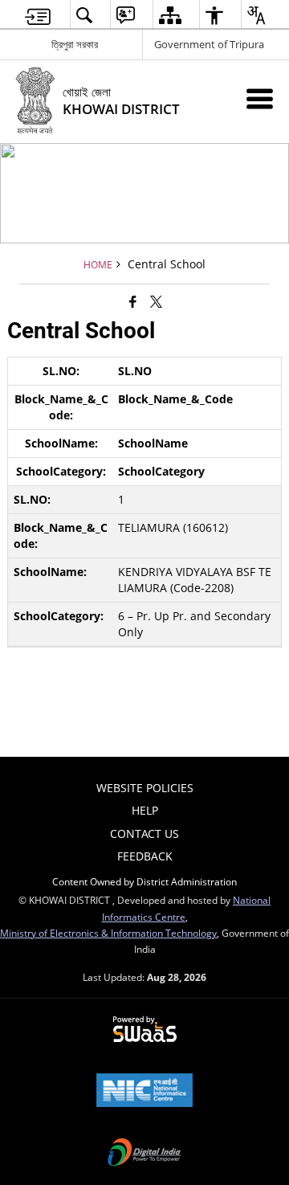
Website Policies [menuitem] (144, 787)
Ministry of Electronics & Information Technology (108, 932)
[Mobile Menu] (260, 98)
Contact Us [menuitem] (144, 833)
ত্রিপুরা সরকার (74, 44)
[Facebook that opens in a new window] (133, 301)
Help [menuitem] (145, 810)
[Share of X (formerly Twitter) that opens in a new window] (156, 301)
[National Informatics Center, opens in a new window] (144, 1091)
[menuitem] (38, 15)
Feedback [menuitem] (145, 856)
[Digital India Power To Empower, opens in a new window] (144, 1153)
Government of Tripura (209, 44)
